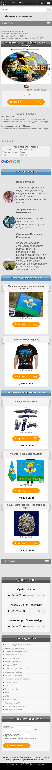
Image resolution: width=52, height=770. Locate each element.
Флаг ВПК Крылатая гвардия (26, 454)
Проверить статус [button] (15, 746)
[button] (49, 9)
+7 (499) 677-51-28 (15, 3)
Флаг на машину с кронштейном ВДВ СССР (26, 287)
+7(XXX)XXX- (12, 735)
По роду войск (26, 638)
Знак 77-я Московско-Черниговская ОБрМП (26, 506)
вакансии (18, 760)
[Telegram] (14, 161)
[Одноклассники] (10, 161)
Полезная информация (35, 760)
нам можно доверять (30, 757)
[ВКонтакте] (7, 161)
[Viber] (3, 161)
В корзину (20, 324)
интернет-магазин (11, 757)
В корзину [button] (15, 102)
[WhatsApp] (18, 161)
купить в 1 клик (26, 383)
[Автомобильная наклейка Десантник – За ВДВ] (26, 65)
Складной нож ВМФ (26, 402)
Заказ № (9, 727)
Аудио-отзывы (26, 580)
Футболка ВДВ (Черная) (26, 339)
